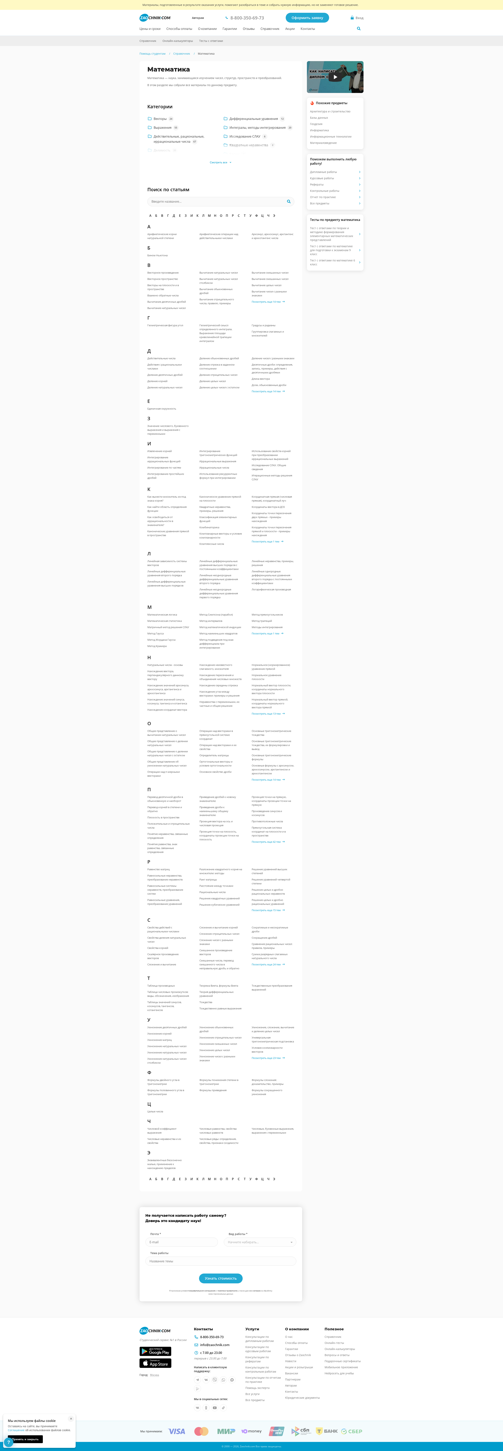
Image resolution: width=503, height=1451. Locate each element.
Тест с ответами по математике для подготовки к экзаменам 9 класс (331, 250)
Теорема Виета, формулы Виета (218, 985)
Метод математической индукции (220, 627)
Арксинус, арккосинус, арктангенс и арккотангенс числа (272, 236)
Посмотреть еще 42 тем (266, 842)
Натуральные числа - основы (165, 665)
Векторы (163, 119)
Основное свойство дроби (215, 772)
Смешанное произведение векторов (215, 952)
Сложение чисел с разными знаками (216, 942)
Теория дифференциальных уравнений (216, 994)
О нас (289, 1337)
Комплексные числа (211, 544)
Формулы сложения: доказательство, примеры (268, 1082)
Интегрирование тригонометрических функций (218, 453)
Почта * (155, 1234)
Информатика (319, 130)
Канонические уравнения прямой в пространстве (168, 533)
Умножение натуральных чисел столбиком (166, 1060)
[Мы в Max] (232, 1379)
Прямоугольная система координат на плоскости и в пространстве (269, 831)
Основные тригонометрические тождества (271, 733)
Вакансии (291, 1373)
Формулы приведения (213, 1090)
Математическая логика (162, 614)
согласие (257, 1290)
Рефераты (317, 184)
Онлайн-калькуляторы (177, 41)
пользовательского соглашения (201, 1290)
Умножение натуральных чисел (166, 1046)
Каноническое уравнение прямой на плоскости (220, 498)
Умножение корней (159, 1033)
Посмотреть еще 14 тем (266, 301)
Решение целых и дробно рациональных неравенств (268, 891)
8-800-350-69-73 (212, 1337)
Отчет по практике (323, 197)
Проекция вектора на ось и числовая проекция (216, 823)
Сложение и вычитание (161, 964)
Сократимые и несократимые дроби (270, 929)
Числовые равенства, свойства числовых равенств (218, 1130)
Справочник (270, 29)
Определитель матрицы (214, 755)
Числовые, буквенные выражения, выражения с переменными (273, 1130)
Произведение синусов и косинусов (267, 813)
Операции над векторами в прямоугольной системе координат (216, 735)
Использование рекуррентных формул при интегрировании (218, 476)
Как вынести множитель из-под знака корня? (166, 498)
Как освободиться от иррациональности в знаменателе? (160, 521)
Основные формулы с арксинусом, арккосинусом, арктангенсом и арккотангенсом (273, 769)
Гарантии (230, 29)
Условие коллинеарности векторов (267, 1049)
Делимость (164, 150)
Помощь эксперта (257, 1388)
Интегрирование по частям (164, 467)
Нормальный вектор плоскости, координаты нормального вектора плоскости (271, 689)
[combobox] (260, 1242)
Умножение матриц (159, 1040)
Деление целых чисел (212, 381)
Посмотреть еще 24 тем (266, 964)
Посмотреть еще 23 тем (266, 1058)
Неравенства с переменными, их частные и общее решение (219, 704)
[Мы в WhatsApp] (223, 1379)
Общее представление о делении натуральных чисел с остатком (167, 753)
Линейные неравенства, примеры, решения (273, 563)
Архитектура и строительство (330, 111)
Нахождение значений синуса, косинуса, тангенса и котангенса (167, 701)
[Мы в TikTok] (223, 1407)
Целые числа (155, 1111)
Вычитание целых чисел (266, 285)
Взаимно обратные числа (163, 295)
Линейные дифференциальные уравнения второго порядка (166, 573)
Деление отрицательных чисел (218, 375)
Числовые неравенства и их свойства (164, 1141)
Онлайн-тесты (334, 1343)
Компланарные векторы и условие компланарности (220, 535)
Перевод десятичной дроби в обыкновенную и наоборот (165, 799)
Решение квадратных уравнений (219, 898)
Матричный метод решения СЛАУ (168, 627)
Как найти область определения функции (167, 509)
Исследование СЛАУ (247, 136)
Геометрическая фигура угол (165, 325)
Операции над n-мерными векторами (163, 773)
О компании (207, 29)
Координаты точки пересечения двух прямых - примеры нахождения (271, 517)
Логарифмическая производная (271, 589)
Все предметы (319, 203)
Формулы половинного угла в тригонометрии (165, 1092)
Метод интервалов (210, 621)
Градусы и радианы (263, 325)
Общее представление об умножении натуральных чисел (166, 763)
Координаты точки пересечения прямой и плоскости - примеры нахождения (271, 531)
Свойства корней (157, 948)
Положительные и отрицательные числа (168, 825)
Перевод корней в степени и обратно (164, 809)
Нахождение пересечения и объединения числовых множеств (220, 677)
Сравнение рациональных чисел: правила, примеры (272, 946)
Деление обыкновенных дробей (219, 358)
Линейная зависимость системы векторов (167, 563)
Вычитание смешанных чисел (270, 272)
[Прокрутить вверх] (494, 1434)
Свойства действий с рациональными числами (163, 929)
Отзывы (249, 29)
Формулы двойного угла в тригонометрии (163, 1082)
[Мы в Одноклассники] (206, 1407)
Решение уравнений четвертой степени (271, 881)
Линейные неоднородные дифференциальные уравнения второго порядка (218, 579)
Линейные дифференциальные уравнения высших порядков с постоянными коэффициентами (219, 565)
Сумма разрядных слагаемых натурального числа (270, 956)
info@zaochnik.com (214, 1345)
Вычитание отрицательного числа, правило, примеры (216, 301)
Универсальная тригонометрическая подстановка (273, 1039)
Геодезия (316, 124)
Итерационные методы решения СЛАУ (272, 477)
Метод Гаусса (155, 633)
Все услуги (252, 1394)
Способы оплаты (179, 29)
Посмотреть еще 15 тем (266, 910)
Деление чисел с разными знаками (273, 358)
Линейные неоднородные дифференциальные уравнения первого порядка (218, 593)
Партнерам (292, 1379)
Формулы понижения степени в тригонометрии (218, 1082)
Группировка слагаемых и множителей (268, 333)
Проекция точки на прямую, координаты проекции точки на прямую (271, 801)
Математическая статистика (164, 621)
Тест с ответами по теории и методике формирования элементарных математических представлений (331, 234)
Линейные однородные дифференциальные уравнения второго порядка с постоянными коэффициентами (272, 577)
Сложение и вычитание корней (218, 927)
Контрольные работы (324, 191)
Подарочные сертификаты (343, 1361)
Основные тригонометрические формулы (271, 757)
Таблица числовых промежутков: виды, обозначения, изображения (168, 994)
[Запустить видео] (335, 77)
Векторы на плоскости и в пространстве (163, 287)
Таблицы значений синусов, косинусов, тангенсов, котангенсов (164, 1006)
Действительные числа (161, 358)
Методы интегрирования (267, 627)
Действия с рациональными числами (164, 366)
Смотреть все (218, 162)
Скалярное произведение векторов (163, 956)
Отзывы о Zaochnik (298, 1355)
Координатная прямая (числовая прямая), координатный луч (272, 498)
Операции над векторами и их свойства (218, 747)
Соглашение (16, 1430)
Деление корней (157, 381)
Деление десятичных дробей (165, 375)
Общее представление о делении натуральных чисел (167, 743)
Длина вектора (261, 378)
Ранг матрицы (208, 879)
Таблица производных (161, 985)
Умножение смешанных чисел (218, 1044)
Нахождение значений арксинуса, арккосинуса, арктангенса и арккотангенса (168, 689)
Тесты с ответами (211, 41)
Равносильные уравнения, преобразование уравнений (164, 902)
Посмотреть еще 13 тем (266, 713)
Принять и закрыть (25, 1439)
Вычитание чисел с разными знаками (269, 293)
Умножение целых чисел (214, 1050)
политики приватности (228, 1290)
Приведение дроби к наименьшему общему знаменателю (213, 811)
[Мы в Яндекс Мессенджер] (197, 1388)
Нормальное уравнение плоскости (266, 677)
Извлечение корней (159, 451)
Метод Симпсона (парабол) (216, 614)
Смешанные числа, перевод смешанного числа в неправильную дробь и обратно (219, 964)
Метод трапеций (262, 621)
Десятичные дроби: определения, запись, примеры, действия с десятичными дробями (272, 368)
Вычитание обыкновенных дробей (216, 291)
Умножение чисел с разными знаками (217, 1058)
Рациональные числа (212, 892)
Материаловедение (323, 143)
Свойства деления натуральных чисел (166, 939)
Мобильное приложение (341, 1367)
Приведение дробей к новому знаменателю (217, 799)
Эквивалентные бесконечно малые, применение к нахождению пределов (164, 1164)
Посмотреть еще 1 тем (265, 541)
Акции (290, 29)
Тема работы (159, 1253)
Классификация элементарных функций (218, 519)
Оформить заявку (307, 17)
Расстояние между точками (216, 886)
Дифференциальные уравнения (256, 119)
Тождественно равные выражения (220, 1008)
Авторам (198, 18)
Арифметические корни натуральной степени (162, 236)
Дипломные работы (323, 172)
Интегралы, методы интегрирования (260, 127)
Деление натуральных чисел (164, 387)
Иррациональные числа (214, 467)
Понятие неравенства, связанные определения (167, 836)
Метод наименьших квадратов (218, 633)
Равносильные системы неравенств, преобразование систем (165, 889)
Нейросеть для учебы (339, 1373)
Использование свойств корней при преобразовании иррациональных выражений (271, 455)
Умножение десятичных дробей (167, 1027)
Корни (236, 154)
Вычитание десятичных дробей (166, 301)
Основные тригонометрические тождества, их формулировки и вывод (271, 745)
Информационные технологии (331, 136)
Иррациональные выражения (217, 461)
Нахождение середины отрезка (218, 685)
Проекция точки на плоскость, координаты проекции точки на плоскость (219, 835)
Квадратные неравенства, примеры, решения (215, 509)
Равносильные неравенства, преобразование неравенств (165, 877)
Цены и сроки (150, 29)
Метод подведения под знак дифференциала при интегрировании (216, 643)
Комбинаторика (209, 527)
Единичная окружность (161, 408)
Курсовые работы (322, 178)
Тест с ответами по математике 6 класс (332, 262)
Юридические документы (302, 1398)
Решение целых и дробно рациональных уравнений (268, 902)
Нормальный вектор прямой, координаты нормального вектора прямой (270, 703)
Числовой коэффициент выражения (161, 1130)
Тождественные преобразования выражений (272, 987)
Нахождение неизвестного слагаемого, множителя (215, 667)
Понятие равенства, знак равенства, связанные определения (162, 848)
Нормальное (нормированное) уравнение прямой (271, 667)
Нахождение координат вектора (167, 709)
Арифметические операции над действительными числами (218, 236)
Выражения (165, 127)
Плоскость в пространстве (163, 817)
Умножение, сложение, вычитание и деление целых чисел (273, 1029)
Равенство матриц (158, 869)
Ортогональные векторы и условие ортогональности (215, 763)
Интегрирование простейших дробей (165, 476)
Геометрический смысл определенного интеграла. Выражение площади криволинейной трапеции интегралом (215, 333)
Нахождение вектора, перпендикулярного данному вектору (165, 675)
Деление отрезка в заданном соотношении (217, 366)
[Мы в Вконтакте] (206, 1379)
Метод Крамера (157, 646)
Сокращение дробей (264, 937)
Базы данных (319, 117)
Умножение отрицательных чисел (220, 1037)
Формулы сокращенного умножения (267, 1092)
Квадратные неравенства (251, 145)
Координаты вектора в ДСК (268, 507)
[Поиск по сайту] (358, 28)
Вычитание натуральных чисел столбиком (218, 281)
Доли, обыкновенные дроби (269, 385)
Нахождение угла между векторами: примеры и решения (219, 693)
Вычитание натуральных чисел (166, 308)
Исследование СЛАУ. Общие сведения (269, 467)
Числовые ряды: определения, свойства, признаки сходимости (218, 1141)
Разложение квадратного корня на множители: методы (220, 871)
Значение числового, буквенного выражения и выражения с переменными (168, 430)
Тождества (205, 1002)
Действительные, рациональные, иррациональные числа (179, 139)
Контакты (308, 29)
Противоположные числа (267, 821)
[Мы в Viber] (214, 1379)
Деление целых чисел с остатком (219, 387)
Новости (290, 1361)
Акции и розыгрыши (299, 1367)
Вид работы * (238, 1234)
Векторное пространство (162, 279)
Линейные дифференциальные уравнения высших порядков (166, 583)
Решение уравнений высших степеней (269, 871)
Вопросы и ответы (337, 1355)
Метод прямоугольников (267, 614)
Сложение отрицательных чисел (219, 933)
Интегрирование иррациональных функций (163, 459)
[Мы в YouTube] (214, 1407)
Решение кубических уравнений (219, 904)
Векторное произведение (163, 272)
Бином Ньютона (157, 255)
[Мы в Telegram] (197, 1379)
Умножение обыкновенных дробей (216, 1029)
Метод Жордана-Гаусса (161, 639)
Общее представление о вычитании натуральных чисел (166, 733)
